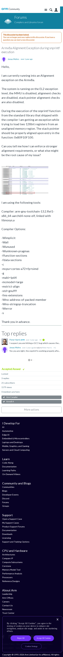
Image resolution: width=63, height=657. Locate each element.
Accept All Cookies (44, 638)
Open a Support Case (12, 519)
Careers (6, 601)
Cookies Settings (31, 646)
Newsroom (7, 609)
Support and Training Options (15, 541)
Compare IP (7, 558)
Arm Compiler (12, 397)
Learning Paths (9, 470)
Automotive (7, 431)
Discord (5, 498)
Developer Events (10, 494)
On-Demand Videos (11, 474)
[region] (32, 634)
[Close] (57, 619)
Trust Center (8, 613)
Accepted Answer (11, 369)
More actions (31, 409)
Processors (7, 577)
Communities (8, 487)
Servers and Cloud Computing (16, 450)
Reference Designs (11, 581)
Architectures (8, 554)
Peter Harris (15, 339)
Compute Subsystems (12, 562)
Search (50, 10)
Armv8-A (10, 402)
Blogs (4, 491)
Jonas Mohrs (13, 59)
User (56, 10)
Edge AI (6, 434)
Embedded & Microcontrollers (15, 438)
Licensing (6, 538)
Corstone (6, 566)
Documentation (9, 466)
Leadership (7, 594)
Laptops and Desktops (12, 442)
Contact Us (7, 605)
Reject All (20, 638)
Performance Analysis (12, 573)
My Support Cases (10, 522)
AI (3, 427)
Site (45, 10)
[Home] (10, 9)
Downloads (7, 534)
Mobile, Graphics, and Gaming (15, 446)
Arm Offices (7, 598)
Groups (5, 506)
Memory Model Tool (11, 569)
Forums (5, 502)
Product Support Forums (13, 526)
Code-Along (7, 462)
